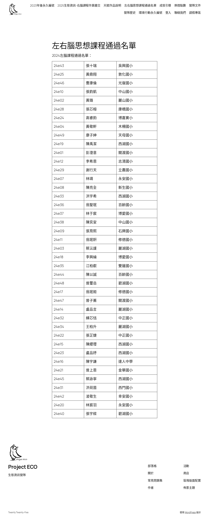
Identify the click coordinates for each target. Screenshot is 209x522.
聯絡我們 (180, 13)
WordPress (190, 512)
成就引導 (165, 5)
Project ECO (22, 466)
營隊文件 (195, 5)
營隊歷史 (130, 13)
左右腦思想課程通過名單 (140, 5)
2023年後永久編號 (42, 5)
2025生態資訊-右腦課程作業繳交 (78, 5)
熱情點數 (180, 5)
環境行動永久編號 (150, 13)
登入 (168, 13)
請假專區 (195, 13)
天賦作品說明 (112, 5)
